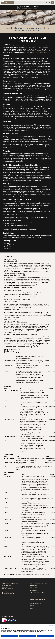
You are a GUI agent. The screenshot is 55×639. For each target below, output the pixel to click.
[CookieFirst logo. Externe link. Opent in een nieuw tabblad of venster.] (1, 626)
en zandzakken (44, 28)
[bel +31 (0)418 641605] (49, 2)
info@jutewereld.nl (43, 52)
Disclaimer (32, 607)
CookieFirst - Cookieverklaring (41, 574)
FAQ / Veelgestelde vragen (37, 592)
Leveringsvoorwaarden (35, 603)
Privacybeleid (51, 625)
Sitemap (32, 605)
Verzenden (32, 602)
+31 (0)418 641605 (8, 592)
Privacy (31, 608)
